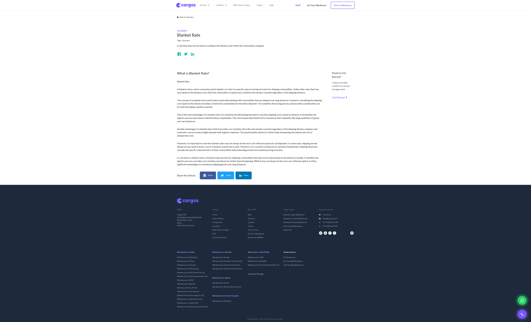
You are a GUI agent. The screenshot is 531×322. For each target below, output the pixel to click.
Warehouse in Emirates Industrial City (227, 261)
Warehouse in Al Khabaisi (187, 257)
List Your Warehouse (316, 5)
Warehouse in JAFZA (185, 280)
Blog (249, 215)
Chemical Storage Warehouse (295, 222)
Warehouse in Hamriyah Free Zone (226, 265)
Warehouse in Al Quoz (186, 261)
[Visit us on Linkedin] (192, 54)
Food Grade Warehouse (293, 226)
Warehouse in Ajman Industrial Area (226, 287)
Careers (251, 222)
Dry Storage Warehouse (293, 261)
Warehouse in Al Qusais (186, 265)
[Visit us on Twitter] (186, 54)
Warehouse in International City (189, 299)
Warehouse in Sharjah (222, 252)
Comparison (217, 222)
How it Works (217, 218)
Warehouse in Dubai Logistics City (190, 295)
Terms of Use (253, 230)
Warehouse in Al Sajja (221, 257)
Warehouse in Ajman (221, 278)
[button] (205, 5)
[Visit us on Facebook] (179, 54)
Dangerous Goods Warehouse (295, 218)
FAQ (214, 234)
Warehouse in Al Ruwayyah (188, 269)
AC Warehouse (289, 257)
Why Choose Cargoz (220, 230)
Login (272, 5)
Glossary (186, 40)
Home (214, 215)
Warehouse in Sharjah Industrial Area (227, 269)
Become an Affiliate (255, 237)
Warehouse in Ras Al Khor (187, 288)
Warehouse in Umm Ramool (188, 291)
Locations (216, 226)
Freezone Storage (256, 274)
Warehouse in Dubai (186, 252)
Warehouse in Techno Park (187, 303)
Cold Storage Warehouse (293, 265)
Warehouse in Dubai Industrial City (191, 272)
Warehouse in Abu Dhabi (258, 252)
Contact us (326, 215)
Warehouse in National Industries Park (192, 307)
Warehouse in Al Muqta (221, 301)
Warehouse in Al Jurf (220, 283)
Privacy (251, 226)
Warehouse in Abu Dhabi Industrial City (263, 265)
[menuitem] (241, 5)
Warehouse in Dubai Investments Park (192, 276)
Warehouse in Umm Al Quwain (225, 296)
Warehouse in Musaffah (257, 261)
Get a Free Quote (219, 237)
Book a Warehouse (343, 5)
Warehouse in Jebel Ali (186, 284)
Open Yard (287, 230)
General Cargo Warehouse (293, 215)
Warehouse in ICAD (256, 257)
